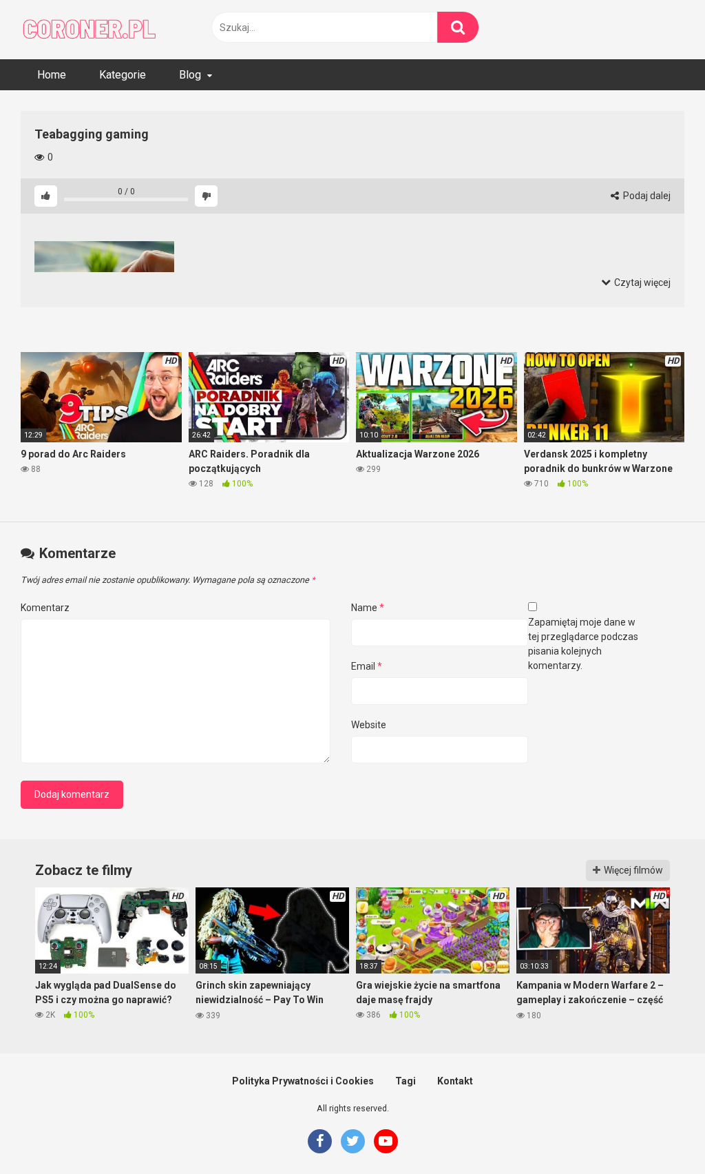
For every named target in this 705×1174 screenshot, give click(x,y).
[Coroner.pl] (89, 29)
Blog (190, 74)
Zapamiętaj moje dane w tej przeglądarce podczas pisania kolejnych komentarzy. (583, 644)
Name (367, 607)
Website (368, 724)
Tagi (405, 1081)
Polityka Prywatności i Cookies (303, 1081)
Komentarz (45, 607)
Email (366, 666)
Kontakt (455, 1081)
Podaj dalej (646, 195)
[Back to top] (658, 1132)
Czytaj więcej (641, 282)
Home (51, 74)
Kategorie (122, 74)
